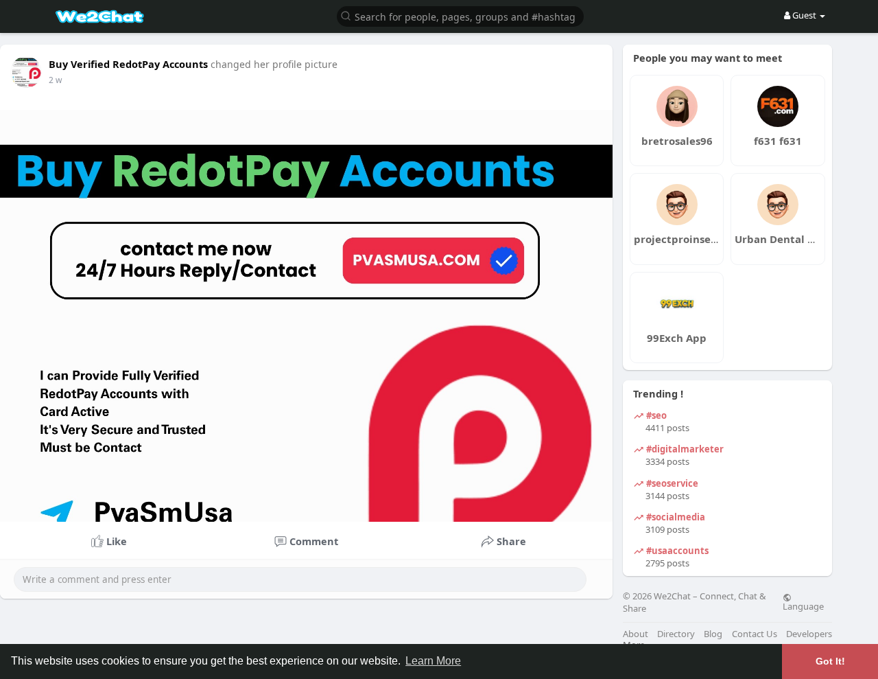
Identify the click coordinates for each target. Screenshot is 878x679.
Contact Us (754, 634)
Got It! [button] (830, 661)
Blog (713, 634)
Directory (676, 634)
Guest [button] (804, 15)
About (635, 634)
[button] (460, 15)
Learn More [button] (433, 661)
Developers (809, 634)
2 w (55, 80)
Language (803, 605)
